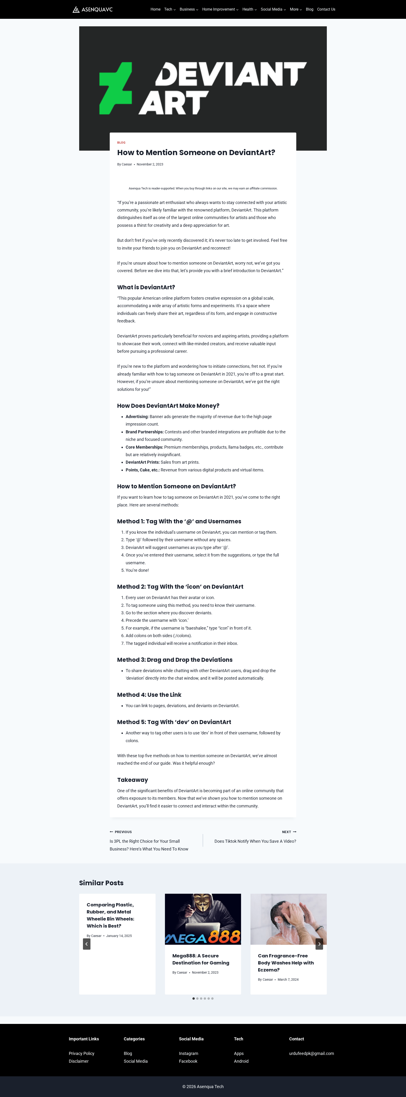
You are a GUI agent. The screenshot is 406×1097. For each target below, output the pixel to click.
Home (155, 9)
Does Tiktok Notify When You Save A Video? (255, 837)
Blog (309, 9)
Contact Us (326, 9)
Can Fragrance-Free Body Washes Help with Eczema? (286, 962)
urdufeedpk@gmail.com (311, 1053)
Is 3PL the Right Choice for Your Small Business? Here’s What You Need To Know (149, 840)
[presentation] (203, 919)
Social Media (136, 1061)
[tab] (193, 998)
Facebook (188, 1061)
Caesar (127, 164)
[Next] (319, 944)
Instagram (188, 1053)
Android (241, 1061)
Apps (239, 1053)
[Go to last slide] (86, 944)
